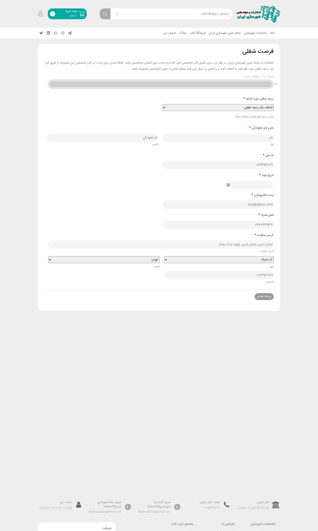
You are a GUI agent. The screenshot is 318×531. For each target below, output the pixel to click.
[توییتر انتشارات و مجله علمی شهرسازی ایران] (41, 33)
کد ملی (268, 155)
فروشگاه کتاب (198, 33)
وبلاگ (182, 33)
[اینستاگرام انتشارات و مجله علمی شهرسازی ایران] (62, 33)
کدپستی (270, 282)
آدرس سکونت (264, 235)
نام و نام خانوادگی (261, 128)
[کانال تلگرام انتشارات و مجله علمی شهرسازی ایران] (69, 33)
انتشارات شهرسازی (255, 33)
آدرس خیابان (267, 251)
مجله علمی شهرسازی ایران (225, 33)
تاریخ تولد (266, 175)
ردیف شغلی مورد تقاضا (258, 99)
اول (272, 144)
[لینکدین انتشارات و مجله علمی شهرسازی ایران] (48, 33)
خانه (272, 33)
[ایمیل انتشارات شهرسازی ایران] (55, 33)
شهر (272, 267)
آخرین (155, 144)
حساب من (169, 33)
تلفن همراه (266, 215)
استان (157, 267)
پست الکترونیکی (263, 195)
